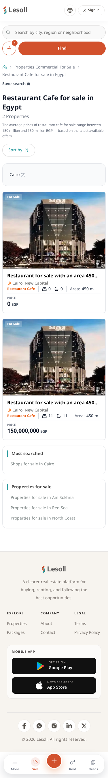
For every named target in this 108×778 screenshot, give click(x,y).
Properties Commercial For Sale (44, 67)
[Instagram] (54, 726)
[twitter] (84, 726)
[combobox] (54, 32)
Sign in (94, 10)
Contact (48, 632)
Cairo (17, 175)
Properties (17, 624)
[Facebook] (24, 726)
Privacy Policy (87, 632)
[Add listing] (54, 761)
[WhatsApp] (39, 726)
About (46, 624)
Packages (16, 632)
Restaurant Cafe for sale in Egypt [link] (34, 75)
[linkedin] (69, 726)
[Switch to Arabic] (70, 10)
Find (62, 48)
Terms (80, 624)
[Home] (4, 67)
